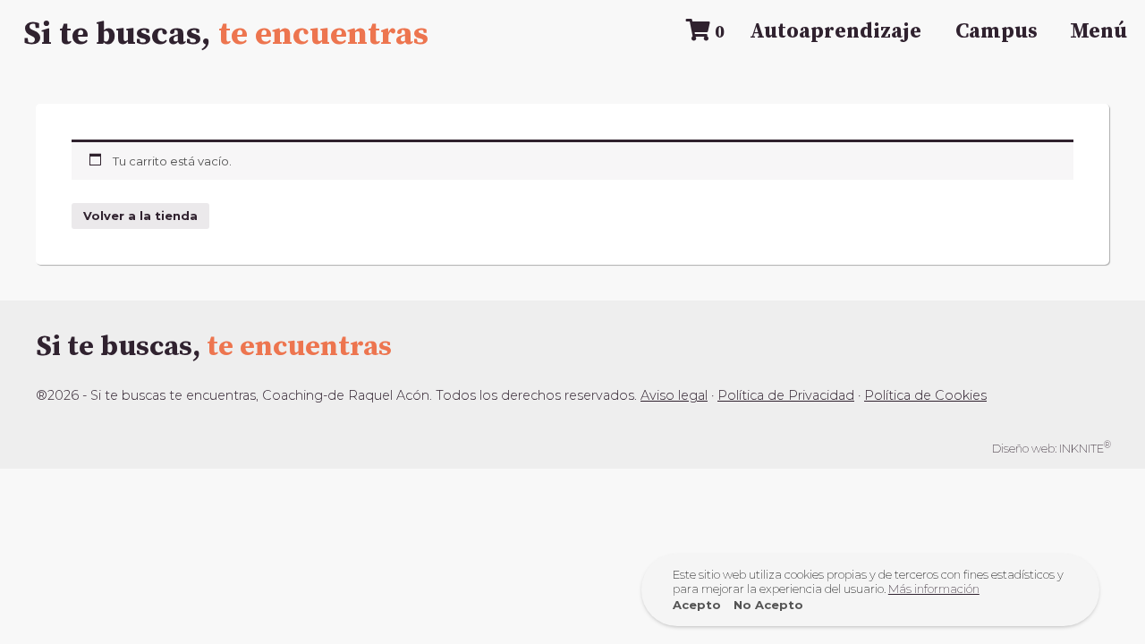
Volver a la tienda (140, 215)
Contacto (572, 469)
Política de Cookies (925, 395)
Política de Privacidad (785, 395)
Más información (934, 588)
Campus (996, 31)
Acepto (697, 604)
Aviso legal (674, 395)
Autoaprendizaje (835, 31)
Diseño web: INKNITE (1051, 447)
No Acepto (768, 604)
